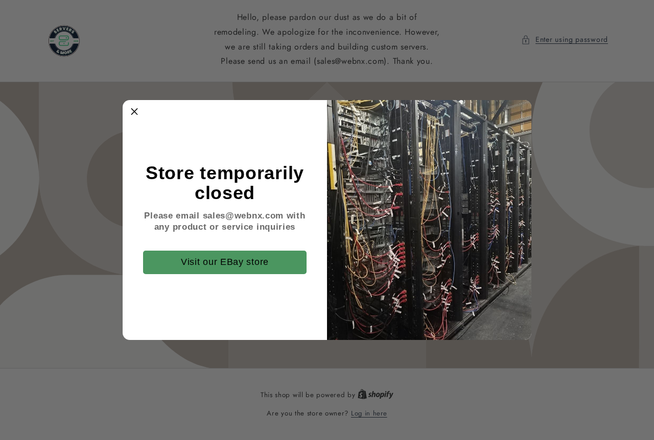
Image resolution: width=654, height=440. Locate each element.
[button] (134, 112)
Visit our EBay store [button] (225, 262)
